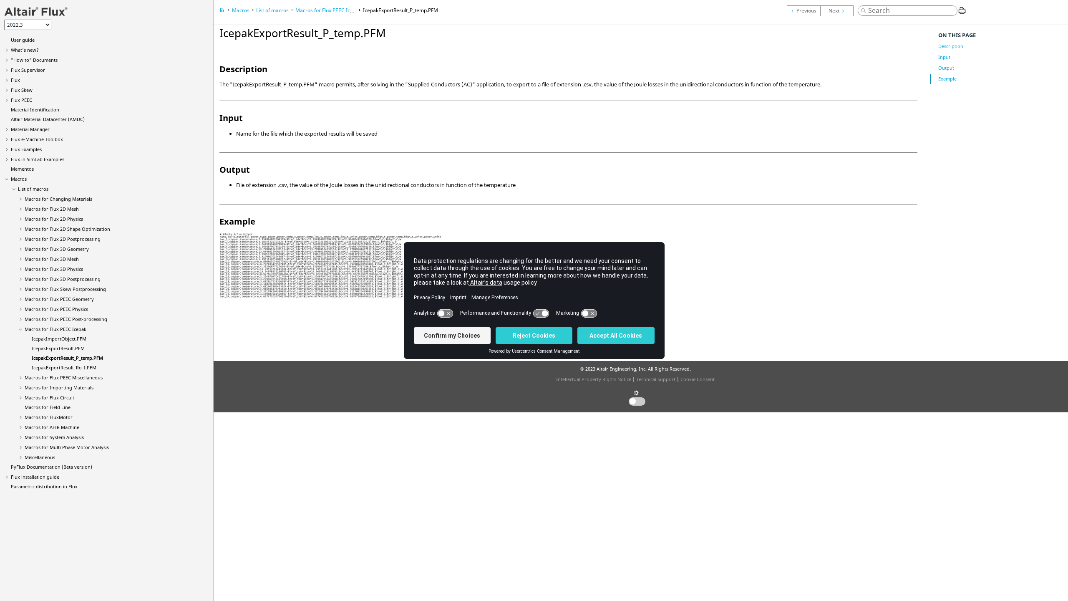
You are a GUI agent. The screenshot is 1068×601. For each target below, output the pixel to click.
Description (950, 46)
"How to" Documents (34, 60)
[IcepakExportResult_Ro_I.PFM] (839, 10)
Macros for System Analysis (54, 437)
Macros (19, 179)
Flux (15, 80)
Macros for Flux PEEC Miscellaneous (64, 377)
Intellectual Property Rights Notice (593, 379)
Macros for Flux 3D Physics (54, 269)
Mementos (22, 169)
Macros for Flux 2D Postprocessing (63, 239)
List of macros (33, 189)
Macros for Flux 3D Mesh (52, 259)
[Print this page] (962, 14)
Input (944, 57)
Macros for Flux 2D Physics (54, 219)
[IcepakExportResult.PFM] (803, 10)
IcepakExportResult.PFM (58, 348)
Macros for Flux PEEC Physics (56, 309)
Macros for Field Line (48, 407)
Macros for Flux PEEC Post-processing (66, 319)
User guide (23, 40)
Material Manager (30, 129)
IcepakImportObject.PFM (59, 339)
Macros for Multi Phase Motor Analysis (67, 447)
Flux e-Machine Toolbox (37, 139)
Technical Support (655, 379)
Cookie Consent (697, 379)
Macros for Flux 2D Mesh (52, 209)
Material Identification (35, 109)
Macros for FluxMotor (49, 417)
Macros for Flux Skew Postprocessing (65, 289)
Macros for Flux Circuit (49, 397)
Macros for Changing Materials (58, 199)
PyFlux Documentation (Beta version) (51, 467)
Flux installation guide (35, 477)
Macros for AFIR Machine (52, 427)
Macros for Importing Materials (59, 387)
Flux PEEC (21, 100)
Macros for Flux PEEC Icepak (55, 329)
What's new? (25, 50)
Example (947, 79)
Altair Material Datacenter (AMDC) (48, 119)
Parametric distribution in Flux (44, 486)
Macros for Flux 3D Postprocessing (63, 279)
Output (946, 68)
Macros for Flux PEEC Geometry (59, 299)
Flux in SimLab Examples (37, 159)
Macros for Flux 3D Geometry (57, 249)
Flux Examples (26, 149)
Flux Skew (22, 90)
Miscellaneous (40, 457)
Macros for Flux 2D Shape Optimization (67, 229)
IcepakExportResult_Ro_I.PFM (64, 367)
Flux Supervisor (28, 70)
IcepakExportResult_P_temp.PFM (67, 358)
